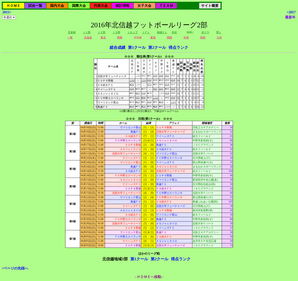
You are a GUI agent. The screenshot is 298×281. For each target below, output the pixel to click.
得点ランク (178, 47)
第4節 (72, 186)
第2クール (157, 47)
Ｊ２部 (101, 32)
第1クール (137, 47)
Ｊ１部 (87, 32)
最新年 (290, 17)
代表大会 (101, 5)
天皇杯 (72, 32)
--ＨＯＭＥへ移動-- (149, 277)
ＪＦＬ (146, 32)
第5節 (72, 203)
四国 (202, 37)
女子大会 (144, 5)
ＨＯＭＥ (14, 5)
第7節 (72, 238)
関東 (119, 37)
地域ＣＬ (162, 32)
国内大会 (57, 5)
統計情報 (123, 5)
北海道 (88, 37)
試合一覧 (35, 5)
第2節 (72, 151)
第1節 (72, 133)
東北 (103, 37)
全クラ (205, 32)
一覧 (70, 37)
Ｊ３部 (116, 32)
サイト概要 (210, 5)
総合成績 (117, 47)
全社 (174, 32)
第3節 (72, 168)
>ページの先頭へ (15, 268)
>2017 (291, 12)
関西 (169, 37)
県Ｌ (218, 32)
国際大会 (79, 5)
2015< (6, 12)
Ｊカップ (132, 32)
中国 (186, 37)
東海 (153, 37)
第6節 (72, 221)
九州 (219, 37)
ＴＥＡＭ (166, 5)
